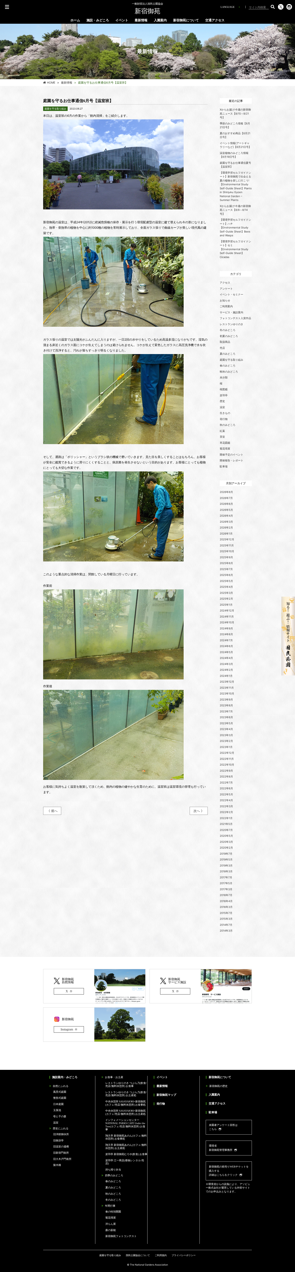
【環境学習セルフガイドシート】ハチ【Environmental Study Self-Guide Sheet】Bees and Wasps (235, 227)
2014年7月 (226, 924)
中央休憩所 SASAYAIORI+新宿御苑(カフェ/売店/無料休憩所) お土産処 (125, 1112)
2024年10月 (227, 622)
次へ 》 (198, 811)
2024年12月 (227, 610)
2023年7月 (226, 711)
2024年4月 (226, 658)
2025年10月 (227, 551)
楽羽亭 (224, 395)
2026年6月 (226, 503)
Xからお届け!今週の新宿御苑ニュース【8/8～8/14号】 (235, 209)
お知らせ (225, 300)
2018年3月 (226, 871)
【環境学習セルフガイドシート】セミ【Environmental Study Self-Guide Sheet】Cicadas (235, 249)
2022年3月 (226, 806)
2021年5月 (226, 823)
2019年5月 (226, 859)
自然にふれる (60, 1086)
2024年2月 (226, 669)
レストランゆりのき (231, 324)
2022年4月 (226, 800)
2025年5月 (226, 581)
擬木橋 (57, 1165)
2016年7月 (226, 895)
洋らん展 (110, 1223)
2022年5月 (226, 794)
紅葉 (222, 430)
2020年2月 (226, 847)
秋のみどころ (227, 424)
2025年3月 (226, 592)
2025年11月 (227, 545)
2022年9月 (226, 770)
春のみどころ (227, 365)
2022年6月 (226, 788)
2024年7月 (226, 640)
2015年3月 (226, 918)
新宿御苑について (186, 20)
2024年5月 (226, 652)
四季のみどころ (114, 1175)
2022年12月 (227, 752)
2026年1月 (226, 533)
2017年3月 (226, 889)
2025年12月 (227, 539)
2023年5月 (226, 723)
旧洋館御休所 (61, 1134)
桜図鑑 (224, 389)
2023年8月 (226, 705)
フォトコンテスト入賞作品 (235, 318)
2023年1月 (226, 747)
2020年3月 (226, 841)
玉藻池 (57, 1110)
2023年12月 (227, 681)
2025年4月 (226, 586)
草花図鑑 (225, 442)
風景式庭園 (59, 1091)
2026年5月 (226, 509)
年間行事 (110, 1205)
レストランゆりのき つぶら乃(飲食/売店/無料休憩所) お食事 (126, 1085)
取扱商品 (225, 341)
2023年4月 (226, 729)
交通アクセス (215, 20)
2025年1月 (226, 604)
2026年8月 (226, 492)
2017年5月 (226, 883)
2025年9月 (226, 557)
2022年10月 (227, 764)
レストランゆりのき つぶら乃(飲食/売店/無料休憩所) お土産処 (126, 1094)
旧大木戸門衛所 (62, 1158)
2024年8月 (226, 634)
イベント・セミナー (231, 294)
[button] (273, 7)
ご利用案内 (226, 306)
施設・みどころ (97, 20)
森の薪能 (110, 1230)
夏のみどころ (227, 353)
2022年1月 (226, 818)
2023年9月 (226, 699)
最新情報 (141, 20)
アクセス (225, 282)
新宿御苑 (147, 8)
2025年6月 (226, 575)
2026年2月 (226, 527)
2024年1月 (226, 675)
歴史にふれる (60, 1128)
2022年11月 (227, 758)
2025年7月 (226, 569)
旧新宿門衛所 (61, 1152)
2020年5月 (226, 835)
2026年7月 (226, 498)
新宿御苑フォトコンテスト (121, 1236)
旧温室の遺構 (61, 1146)
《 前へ (52, 811)
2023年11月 (227, 687)
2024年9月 (226, 628)
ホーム (75, 20)
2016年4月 (226, 901)
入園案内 (160, 20)
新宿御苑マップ (166, 1094)
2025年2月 (226, 598)
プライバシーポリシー (184, 1255)
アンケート (226, 288)
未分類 (224, 377)
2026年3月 (226, 521)
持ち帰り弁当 (113, 1169)
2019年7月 (226, 853)
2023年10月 (227, 693)
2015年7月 (226, 913)
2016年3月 (226, 906)
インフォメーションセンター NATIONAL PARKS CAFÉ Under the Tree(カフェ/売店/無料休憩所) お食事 (125, 1124)
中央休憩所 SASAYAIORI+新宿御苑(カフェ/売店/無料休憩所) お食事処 (125, 1103)
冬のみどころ (227, 330)
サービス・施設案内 (231, 312)
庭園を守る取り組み (231, 359)
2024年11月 (227, 616)
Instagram (67, 1029)
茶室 (222, 436)
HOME (51, 82)
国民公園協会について (138, 1255)
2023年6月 (226, 717)
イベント (121, 20)
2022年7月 (226, 782)
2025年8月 (226, 563)
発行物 (224, 419)
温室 (222, 407)
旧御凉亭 (58, 1140)
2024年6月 (226, 646)
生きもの (225, 413)
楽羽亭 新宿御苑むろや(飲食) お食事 (126, 1154)
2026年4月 (226, 515)
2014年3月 (226, 930)
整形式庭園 (59, 1097)
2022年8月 (226, 776)
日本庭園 (58, 1104)
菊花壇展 (225, 448)
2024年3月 (226, 664)
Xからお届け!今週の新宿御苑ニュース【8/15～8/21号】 (235, 113)
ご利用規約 (161, 1255)
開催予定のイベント (231, 454)
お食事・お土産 (114, 1077)
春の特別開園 (113, 1211)
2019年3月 (226, 865)
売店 (222, 347)
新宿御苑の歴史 (218, 1086)
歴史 (222, 401)
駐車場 (224, 466)
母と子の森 (59, 1116)
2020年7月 (226, 830)
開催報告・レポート (231, 460)
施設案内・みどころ (64, 1077)
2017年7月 (226, 877)
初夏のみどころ (229, 336)
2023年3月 (226, 735)
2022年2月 (226, 812)
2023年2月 (226, 741)
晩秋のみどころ (229, 371)
